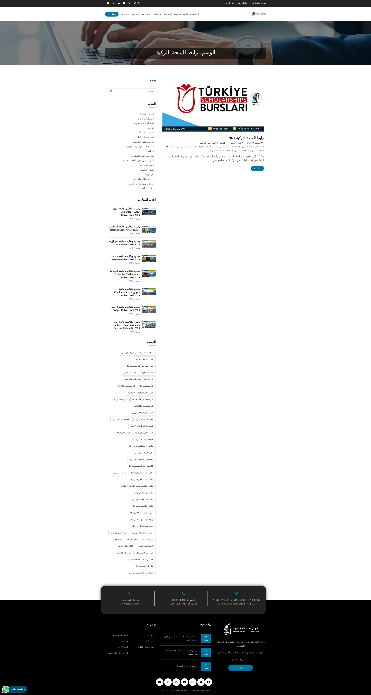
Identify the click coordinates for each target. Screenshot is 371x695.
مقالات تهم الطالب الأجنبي (141, 183)
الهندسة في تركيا (123, 433)
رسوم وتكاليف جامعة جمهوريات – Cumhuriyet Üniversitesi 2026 (127, 292)
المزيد (258, 168)
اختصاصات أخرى (145, 118)
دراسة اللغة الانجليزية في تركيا (141, 479)
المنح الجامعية (180, 13)
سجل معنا (240, 668)
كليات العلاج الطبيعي (125, 546)
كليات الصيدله (132, 539)
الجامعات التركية (147, 373)
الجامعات (157, 13)
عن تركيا (146, 13)
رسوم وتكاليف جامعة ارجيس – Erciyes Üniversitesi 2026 (124, 309)
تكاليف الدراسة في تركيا (144, 453)
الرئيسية (194, 13)
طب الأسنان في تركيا (118, 533)
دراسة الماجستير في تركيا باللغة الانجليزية (137, 486)
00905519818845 (180, 600)
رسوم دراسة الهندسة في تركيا (141, 519)
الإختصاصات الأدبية (145, 132)
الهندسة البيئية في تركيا (144, 433)
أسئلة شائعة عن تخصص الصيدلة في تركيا (137, 353)
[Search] (111, 91)
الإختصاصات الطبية (144, 137)
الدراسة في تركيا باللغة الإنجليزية (138, 160)
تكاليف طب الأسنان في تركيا (142, 473)
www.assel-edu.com (130, 604)
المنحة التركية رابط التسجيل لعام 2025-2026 (246, 147)
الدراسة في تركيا (146, 386)
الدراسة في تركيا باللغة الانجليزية (140, 393)
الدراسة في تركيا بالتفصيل (187, 666)
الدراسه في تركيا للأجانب (143, 406)
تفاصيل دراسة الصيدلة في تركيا (141, 446)
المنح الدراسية (205, 143)
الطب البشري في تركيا (144, 419)
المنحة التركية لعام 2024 (218, 147)
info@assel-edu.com (130, 600)
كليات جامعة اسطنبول (144, 553)
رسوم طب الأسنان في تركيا (142, 526)
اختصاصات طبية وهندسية (141, 123)
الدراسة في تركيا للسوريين (142, 399)
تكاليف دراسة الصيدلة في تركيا (141, 459)
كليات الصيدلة (148, 539)
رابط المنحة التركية (245, 150)
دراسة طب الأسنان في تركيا (142, 499)
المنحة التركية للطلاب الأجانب (141, 426)
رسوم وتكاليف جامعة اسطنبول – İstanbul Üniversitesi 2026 (124, 228)
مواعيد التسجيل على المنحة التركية (223, 150)
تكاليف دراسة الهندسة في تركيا (141, 466)
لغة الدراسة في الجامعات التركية (140, 559)
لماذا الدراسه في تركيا (144, 566)
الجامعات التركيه (129, 373)
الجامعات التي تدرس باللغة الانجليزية (139, 379)
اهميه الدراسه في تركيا (144, 439)
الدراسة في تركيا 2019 (126, 386)
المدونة (168, 13)
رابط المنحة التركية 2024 (246, 138)
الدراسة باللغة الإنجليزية (142, 156)
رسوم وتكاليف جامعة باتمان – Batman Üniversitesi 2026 (125, 258)
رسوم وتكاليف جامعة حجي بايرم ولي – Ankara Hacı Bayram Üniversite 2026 (126, 325)
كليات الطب (117, 539)
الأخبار (151, 128)
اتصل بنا (125, 13)
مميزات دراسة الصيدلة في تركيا (141, 573)
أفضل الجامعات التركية (144, 359)
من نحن (135, 13)
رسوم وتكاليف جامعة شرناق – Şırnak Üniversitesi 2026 (124, 243)
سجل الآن (112, 14)
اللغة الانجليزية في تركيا (121, 419)
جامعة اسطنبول (120, 473)
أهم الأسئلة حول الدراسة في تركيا (140, 366)
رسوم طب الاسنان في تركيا (142, 533)
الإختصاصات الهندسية (143, 142)
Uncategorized (147, 114)
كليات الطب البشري (145, 546)
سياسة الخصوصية (120, 635)
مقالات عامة (148, 188)
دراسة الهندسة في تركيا (144, 493)
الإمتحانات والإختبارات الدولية (140, 146)
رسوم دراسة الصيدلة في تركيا (141, 513)
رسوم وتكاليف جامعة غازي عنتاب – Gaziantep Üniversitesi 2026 (126, 211)
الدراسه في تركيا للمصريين (142, 413)
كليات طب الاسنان (124, 553)
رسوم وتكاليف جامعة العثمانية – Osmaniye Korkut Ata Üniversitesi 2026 (125, 274)
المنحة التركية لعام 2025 (199, 147)
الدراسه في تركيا (121, 399)
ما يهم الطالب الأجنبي (143, 179)
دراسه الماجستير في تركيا (143, 506)
